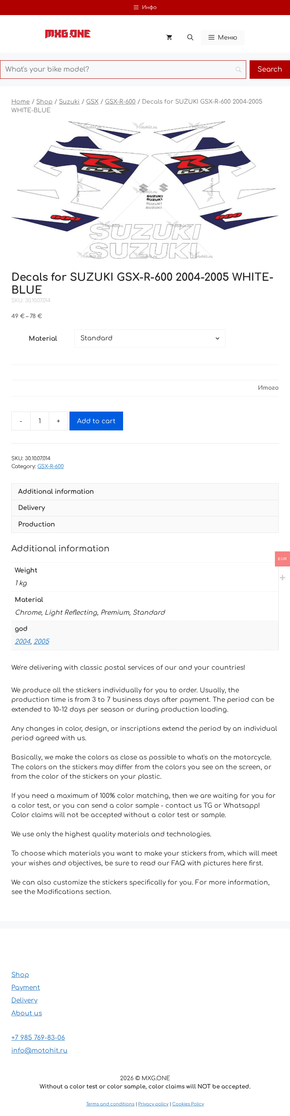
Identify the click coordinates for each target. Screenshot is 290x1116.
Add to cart (96, 421)
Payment (25, 987)
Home (20, 101)
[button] (190, 37)
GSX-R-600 (120, 101)
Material (43, 338)
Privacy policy (153, 1104)
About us (26, 1013)
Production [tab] (36, 524)
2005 (41, 641)
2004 (22, 641)
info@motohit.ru (39, 1050)
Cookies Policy (188, 1104)
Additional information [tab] (56, 491)
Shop (44, 101)
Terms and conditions (110, 1104)
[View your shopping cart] (169, 37)
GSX (92, 101)
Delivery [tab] (31, 507)
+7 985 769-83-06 (38, 1037)
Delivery (24, 1000)
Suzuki (69, 101)
